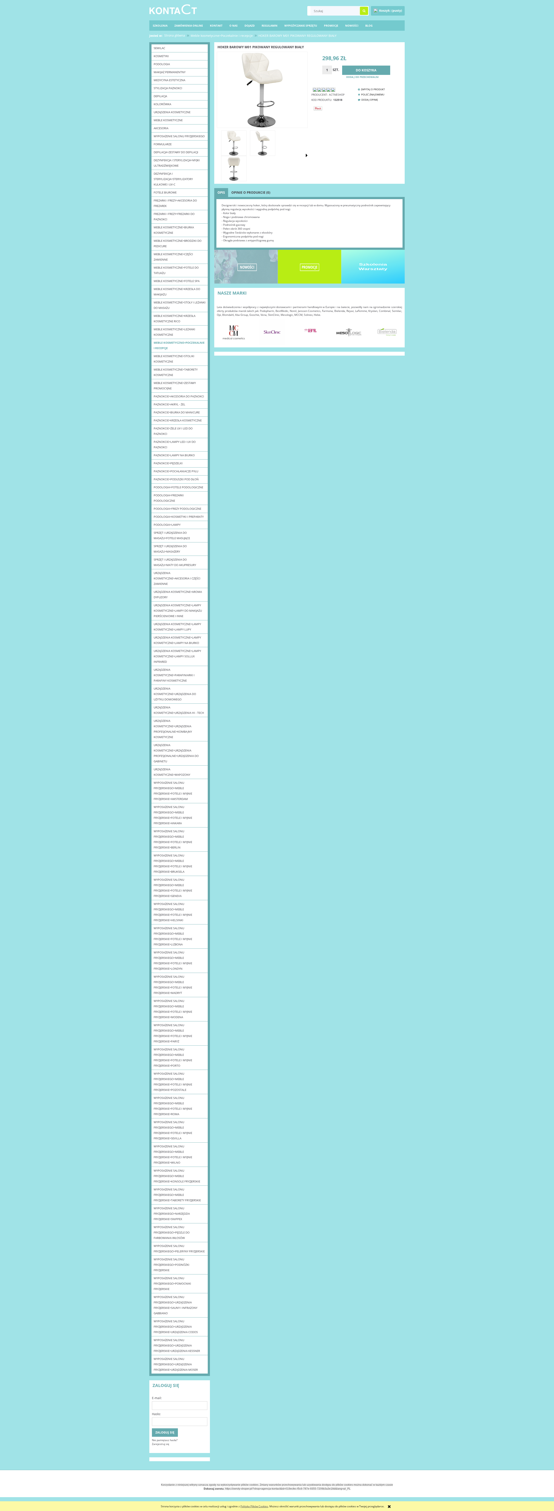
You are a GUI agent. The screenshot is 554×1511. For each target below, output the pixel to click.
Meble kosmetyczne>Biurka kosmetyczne (174, 230)
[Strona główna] (173, 8)
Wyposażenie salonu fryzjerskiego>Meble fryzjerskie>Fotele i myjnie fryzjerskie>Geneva (173, 888)
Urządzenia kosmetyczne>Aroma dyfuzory (178, 594)
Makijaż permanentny (169, 72)
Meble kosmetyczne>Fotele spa (177, 281)
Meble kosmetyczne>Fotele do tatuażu (176, 270)
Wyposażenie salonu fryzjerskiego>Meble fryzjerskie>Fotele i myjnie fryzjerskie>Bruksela (173, 863)
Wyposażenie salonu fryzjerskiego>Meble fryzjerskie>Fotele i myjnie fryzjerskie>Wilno (173, 1154)
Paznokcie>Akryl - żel (169, 404)
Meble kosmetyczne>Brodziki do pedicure (177, 243)
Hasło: (156, 1414)
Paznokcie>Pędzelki (168, 463)
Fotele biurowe (165, 192)
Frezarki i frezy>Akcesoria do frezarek (175, 203)
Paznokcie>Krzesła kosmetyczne (178, 420)
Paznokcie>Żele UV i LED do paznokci (173, 431)
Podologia (162, 64)
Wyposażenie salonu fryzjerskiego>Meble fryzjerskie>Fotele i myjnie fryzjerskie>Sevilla (173, 1130)
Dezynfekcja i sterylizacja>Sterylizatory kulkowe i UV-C (173, 179)
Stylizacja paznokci (168, 88)
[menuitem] (369, 25)
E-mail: (157, 1398)
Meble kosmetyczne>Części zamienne (173, 256)
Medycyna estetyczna (169, 80)
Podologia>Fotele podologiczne (178, 487)
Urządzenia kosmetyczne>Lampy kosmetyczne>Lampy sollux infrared (177, 656)
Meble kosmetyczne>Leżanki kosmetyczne (174, 332)
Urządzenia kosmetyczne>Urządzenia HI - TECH (179, 710)
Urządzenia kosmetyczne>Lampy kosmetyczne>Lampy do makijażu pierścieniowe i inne (178, 610)
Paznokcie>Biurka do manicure (177, 412)
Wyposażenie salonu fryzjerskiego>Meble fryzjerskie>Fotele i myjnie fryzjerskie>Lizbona (173, 936)
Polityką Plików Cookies (254, 1506)
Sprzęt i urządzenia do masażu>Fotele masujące (172, 535)
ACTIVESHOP (337, 95)
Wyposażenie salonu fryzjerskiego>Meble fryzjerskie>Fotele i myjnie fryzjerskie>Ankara (173, 815)
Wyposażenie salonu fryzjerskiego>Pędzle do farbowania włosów (172, 1232)
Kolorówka (162, 104)
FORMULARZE (163, 144)
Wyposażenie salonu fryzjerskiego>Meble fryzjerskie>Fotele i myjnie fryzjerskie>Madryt (173, 985)
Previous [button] (222, 329)
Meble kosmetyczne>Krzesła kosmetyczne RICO (174, 318)
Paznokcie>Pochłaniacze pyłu (176, 471)
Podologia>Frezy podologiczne (177, 509)
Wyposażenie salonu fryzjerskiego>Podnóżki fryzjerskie (171, 1264)
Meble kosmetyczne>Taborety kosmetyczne (176, 372)
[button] (307, 155)
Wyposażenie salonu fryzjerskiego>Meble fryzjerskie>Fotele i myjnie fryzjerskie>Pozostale (173, 1082)
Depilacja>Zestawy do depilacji (176, 152)
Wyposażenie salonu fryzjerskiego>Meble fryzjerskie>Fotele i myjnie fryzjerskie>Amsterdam (173, 791)
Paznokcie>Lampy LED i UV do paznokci (175, 444)
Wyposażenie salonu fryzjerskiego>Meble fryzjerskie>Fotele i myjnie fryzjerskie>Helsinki (173, 912)
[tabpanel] (309, 222)
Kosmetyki (161, 56)
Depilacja (160, 96)
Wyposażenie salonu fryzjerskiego (179, 136)
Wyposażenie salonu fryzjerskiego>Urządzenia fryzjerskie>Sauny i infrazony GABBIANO (175, 1305)
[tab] (221, 192)
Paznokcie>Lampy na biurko (174, 455)
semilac (159, 48)
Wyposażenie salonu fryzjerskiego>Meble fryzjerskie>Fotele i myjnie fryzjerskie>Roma (173, 1106)
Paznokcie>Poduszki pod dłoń (176, 479)
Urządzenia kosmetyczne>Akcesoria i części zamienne (177, 578)
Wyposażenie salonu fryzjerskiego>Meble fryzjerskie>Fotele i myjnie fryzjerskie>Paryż (173, 1033)
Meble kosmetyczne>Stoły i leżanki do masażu (180, 305)
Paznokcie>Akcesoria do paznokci (179, 396)
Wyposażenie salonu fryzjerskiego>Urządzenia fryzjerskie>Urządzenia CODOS (176, 1326)
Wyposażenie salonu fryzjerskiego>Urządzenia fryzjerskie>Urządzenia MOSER (176, 1364)
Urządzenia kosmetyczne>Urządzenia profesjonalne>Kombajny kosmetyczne (173, 729)
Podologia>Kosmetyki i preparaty (179, 517)
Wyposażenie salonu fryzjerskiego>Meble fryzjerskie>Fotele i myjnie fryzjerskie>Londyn (173, 960)
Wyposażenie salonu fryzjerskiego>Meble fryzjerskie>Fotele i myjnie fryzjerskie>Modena (173, 1009)
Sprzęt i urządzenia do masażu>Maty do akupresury (175, 562)
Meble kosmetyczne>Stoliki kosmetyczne (174, 358)
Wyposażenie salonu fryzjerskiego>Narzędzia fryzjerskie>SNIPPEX (172, 1213)
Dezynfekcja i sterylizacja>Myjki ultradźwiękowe (177, 163)
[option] (234, 332)
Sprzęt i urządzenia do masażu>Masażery (170, 548)
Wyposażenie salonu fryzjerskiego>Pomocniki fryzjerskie (172, 1283)
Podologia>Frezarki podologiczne (169, 498)
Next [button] (396, 329)
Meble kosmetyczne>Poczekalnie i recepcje (179, 345)
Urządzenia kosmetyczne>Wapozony (172, 772)
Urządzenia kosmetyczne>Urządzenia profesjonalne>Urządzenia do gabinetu (176, 753)
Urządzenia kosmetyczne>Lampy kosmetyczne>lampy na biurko (177, 640)
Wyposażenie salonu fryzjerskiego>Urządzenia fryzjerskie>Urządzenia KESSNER (177, 1345)
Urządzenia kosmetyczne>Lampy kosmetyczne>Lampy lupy (177, 626)
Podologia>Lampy (167, 525)
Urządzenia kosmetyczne (172, 112)
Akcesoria (161, 128)
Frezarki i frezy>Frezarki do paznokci (174, 216)
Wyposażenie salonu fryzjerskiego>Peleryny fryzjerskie (179, 1248)
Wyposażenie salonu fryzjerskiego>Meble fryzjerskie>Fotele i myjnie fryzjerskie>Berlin (173, 839)
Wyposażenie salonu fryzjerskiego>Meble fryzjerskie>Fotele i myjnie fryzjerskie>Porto (173, 1057)
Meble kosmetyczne (168, 120)
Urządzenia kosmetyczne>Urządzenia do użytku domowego (175, 694)
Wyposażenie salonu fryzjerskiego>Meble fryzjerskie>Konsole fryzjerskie (177, 1176)
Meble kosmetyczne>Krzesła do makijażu (177, 291)
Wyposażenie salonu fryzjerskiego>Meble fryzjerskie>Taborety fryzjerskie (177, 1194)
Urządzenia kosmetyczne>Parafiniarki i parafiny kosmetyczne (174, 675)
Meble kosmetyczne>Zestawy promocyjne (175, 385)
